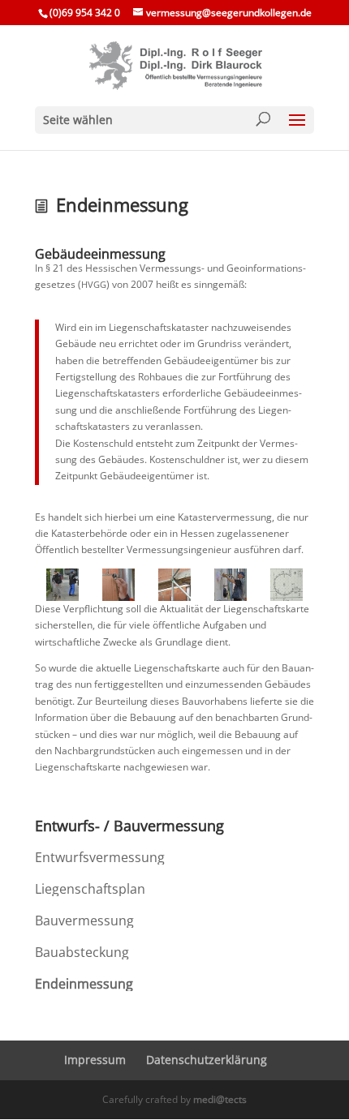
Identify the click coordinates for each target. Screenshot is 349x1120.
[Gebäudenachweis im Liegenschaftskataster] (286, 585)
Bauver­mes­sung (84, 920)
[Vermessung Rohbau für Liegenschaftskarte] (175, 585)
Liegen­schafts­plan (90, 889)
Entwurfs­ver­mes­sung (100, 857)
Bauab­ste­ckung (82, 952)
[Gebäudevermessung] (230, 585)
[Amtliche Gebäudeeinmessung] (63, 585)
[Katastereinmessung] (119, 585)
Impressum (95, 1059)
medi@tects (220, 1099)
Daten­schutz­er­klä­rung (206, 1059)
